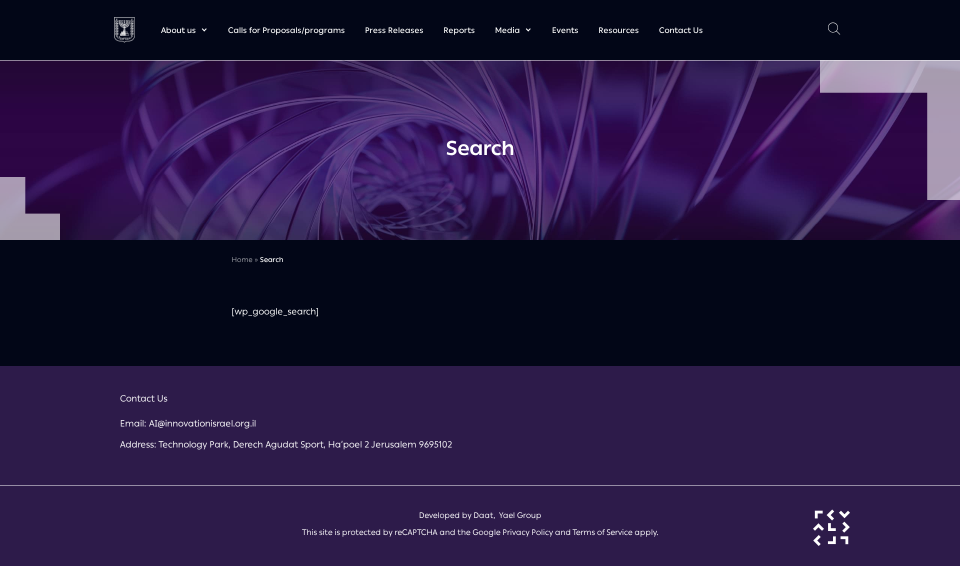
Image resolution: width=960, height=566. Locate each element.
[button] (834, 31)
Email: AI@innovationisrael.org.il (188, 423)
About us (178, 30)
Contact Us (681, 30)
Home (242, 260)
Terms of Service (602, 532)
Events (565, 30)
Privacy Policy (527, 532)
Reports (459, 30)
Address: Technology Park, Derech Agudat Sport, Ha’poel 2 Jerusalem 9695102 (286, 444)
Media (507, 30)
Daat (484, 515)
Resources (618, 30)
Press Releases (394, 30)
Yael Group (520, 515)
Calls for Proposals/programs (286, 30)
